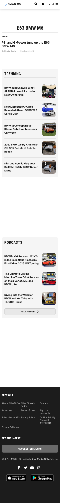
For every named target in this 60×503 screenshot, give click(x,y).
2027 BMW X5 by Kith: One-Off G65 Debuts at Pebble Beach (21, 148)
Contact (44, 403)
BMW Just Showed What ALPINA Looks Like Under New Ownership (19, 91)
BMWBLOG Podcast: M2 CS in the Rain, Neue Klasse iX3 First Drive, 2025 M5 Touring (21, 260)
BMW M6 (5, 37)
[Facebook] (20, 468)
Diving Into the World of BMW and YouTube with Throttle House (18, 298)
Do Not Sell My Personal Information (47, 420)
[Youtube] (33, 468)
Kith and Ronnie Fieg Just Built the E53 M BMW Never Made (21, 167)
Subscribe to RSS (11, 417)
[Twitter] (26, 468)
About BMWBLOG (11, 403)
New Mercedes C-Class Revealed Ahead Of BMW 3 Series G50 (20, 110)
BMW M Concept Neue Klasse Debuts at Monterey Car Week (20, 129)
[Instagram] (40, 468)
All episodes (28, 311)
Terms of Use (28, 410)
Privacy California (10, 427)
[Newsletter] (43, 4)
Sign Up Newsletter (45, 411)
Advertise (7, 410)
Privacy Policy (28, 417)
